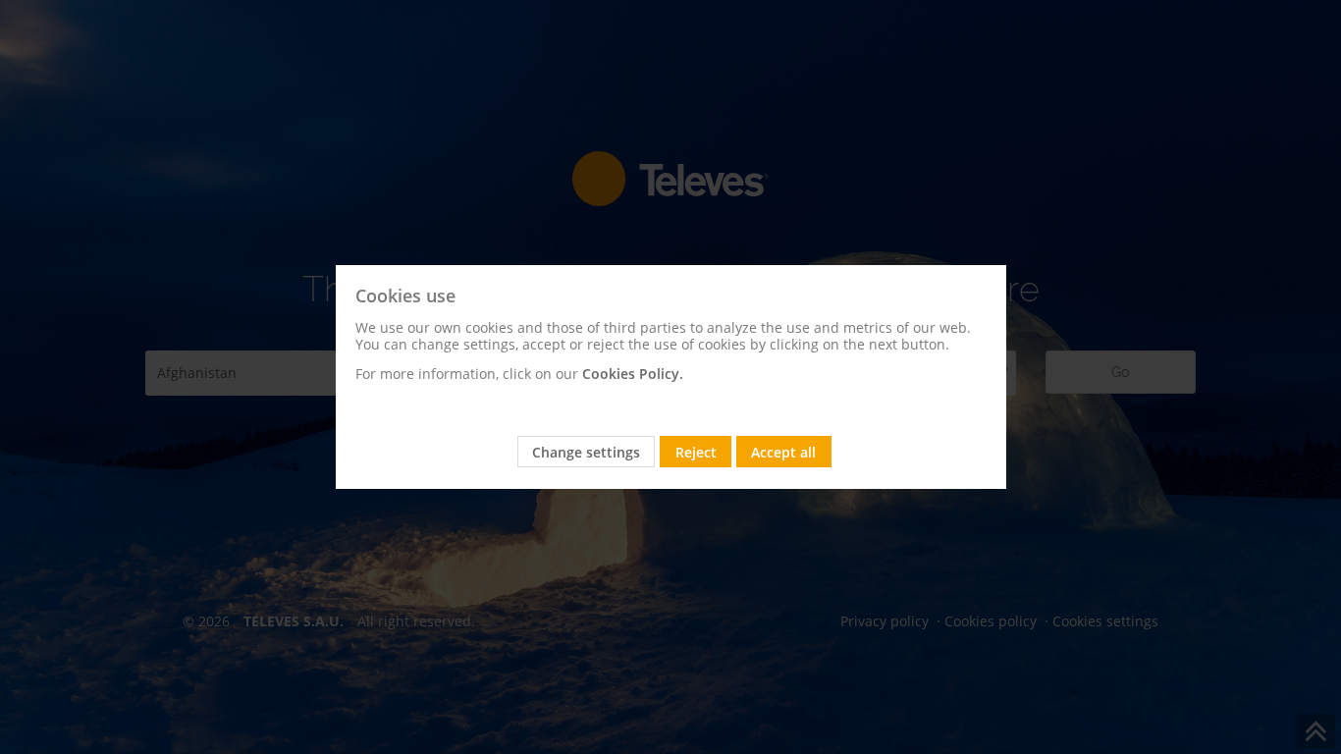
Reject (696, 452)
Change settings (586, 452)
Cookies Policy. (632, 373)
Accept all (783, 452)
